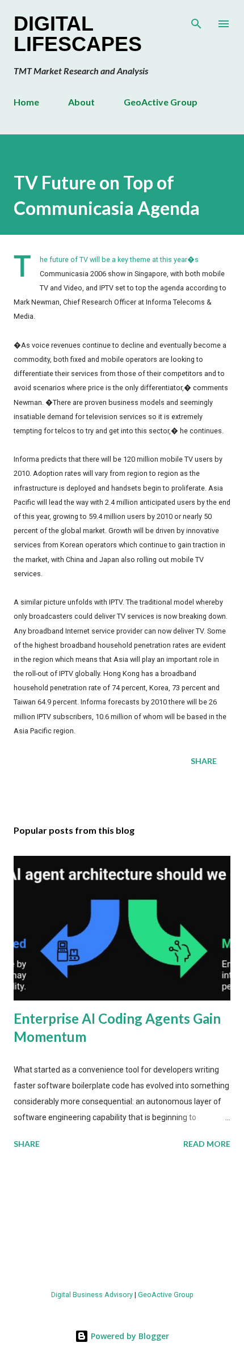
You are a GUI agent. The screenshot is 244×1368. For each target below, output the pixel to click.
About (81, 101)
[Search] (196, 20)
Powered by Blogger (129, 1336)
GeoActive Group (160, 101)
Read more (206, 1144)
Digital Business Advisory (92, 1294)
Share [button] (204, 761)
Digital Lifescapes (78, 34)
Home (26, 101)
